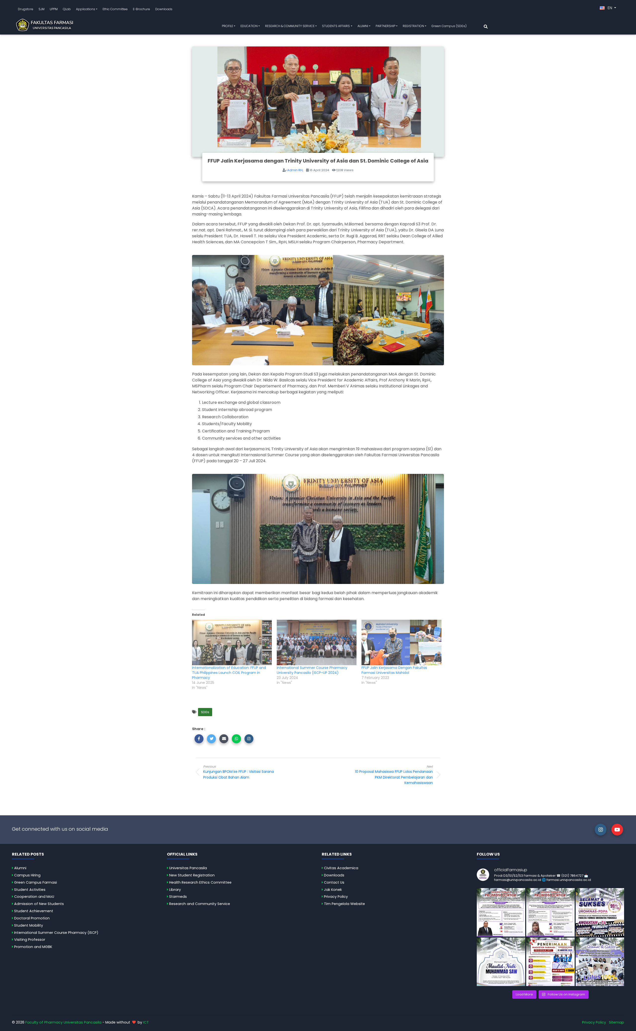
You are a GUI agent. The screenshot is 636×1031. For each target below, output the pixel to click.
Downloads (163, 9)
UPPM (54, 9)
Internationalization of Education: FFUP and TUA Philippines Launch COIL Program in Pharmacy (229, 672)
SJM (41, 9)
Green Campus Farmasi (35, 882)
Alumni (20, 868)
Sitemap (616, 1022)
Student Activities (29, 889)
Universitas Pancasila (188, 868)
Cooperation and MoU (34, 896)
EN (610, 8)
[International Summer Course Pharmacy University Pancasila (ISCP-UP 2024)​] (317, 642)
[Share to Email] (223, 738)
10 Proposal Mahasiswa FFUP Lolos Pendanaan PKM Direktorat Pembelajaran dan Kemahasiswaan (394, 774)
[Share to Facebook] (199, 738)
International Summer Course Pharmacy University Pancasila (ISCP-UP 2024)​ (312, 670)
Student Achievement (33, 910)
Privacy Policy (336, 896)
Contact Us (334, 882)
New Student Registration (192, 875)
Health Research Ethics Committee (200, 882)
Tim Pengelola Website (344, 903)
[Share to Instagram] (248, 738)
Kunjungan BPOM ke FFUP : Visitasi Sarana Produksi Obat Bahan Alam (238, 772)
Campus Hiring (27, 875)
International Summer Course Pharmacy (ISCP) (56, 932)
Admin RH (295, 170)
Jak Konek (333, 889)
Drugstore (25, 9)
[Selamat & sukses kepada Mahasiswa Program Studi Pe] (600, 912)
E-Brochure (141, 9)
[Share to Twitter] (211, 738)
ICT (146, 1022)
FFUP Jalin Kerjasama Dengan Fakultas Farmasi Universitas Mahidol (394, 670)
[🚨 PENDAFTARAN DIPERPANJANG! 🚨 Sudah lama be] (550, 962)
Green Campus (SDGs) (449, 26)
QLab (67, 9)
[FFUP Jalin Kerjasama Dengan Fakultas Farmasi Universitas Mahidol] (401, 642)
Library (175, 889)
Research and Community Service (199, 903)
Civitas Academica (341, 868)
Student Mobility (28, 925)
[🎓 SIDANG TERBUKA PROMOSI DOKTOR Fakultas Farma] (501, 912)
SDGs (205, 712)
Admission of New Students (39, 903)
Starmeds (178, 896)
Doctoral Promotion (32, 918)
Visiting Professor (29, 939)
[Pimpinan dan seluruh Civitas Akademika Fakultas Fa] (501, 962)
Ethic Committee (115, 9)
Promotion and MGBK (33, 946)
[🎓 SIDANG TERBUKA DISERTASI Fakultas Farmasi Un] (550, 912)
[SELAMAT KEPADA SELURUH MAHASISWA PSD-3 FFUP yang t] (600, 962)
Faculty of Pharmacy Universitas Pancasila (63, 1022)
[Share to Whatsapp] (236, 738)
